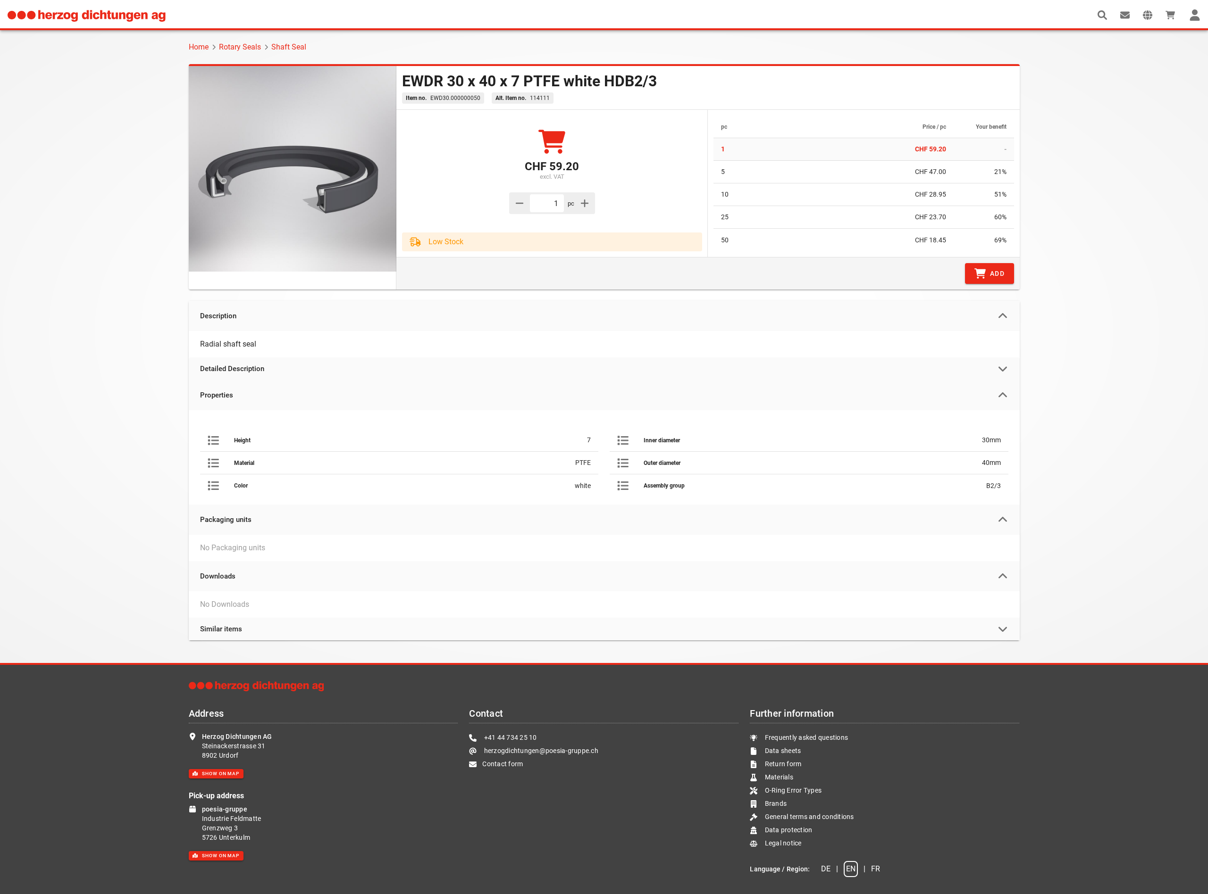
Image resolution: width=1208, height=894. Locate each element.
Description (218, 316)
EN (851, 868)
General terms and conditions (808, 816)
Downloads (217, 576)
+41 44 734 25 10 (509, 737)
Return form (782, 764)
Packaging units (226, 519)
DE (825, 868)
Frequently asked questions (805, 737)
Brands (775, 803)
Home (199, 46)
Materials (779, 777)
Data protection (787, 830)
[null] (1102, 15)
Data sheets (782, 750)
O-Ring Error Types (792, 790)
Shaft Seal (288, 46)
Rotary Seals (240, 46)
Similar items (221, 629)
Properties (216, 395)
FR (875, 868)
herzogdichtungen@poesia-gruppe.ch (540, 750)
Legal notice (782, 843)
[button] (1147, 15)
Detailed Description (232, 368)
